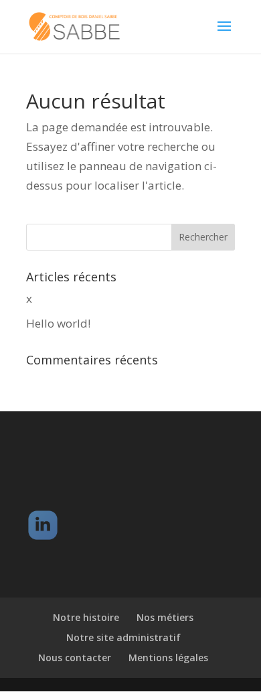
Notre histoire (86, 617)
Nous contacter (74, 657)
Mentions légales (168, 657)
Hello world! (58, 323)
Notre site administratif (123, 637)
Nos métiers (165, 617)
